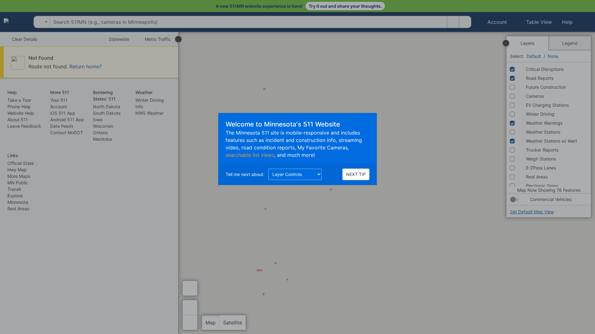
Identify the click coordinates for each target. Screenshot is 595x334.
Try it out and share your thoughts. (345, 6)
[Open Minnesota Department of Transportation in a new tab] (14, 22)
